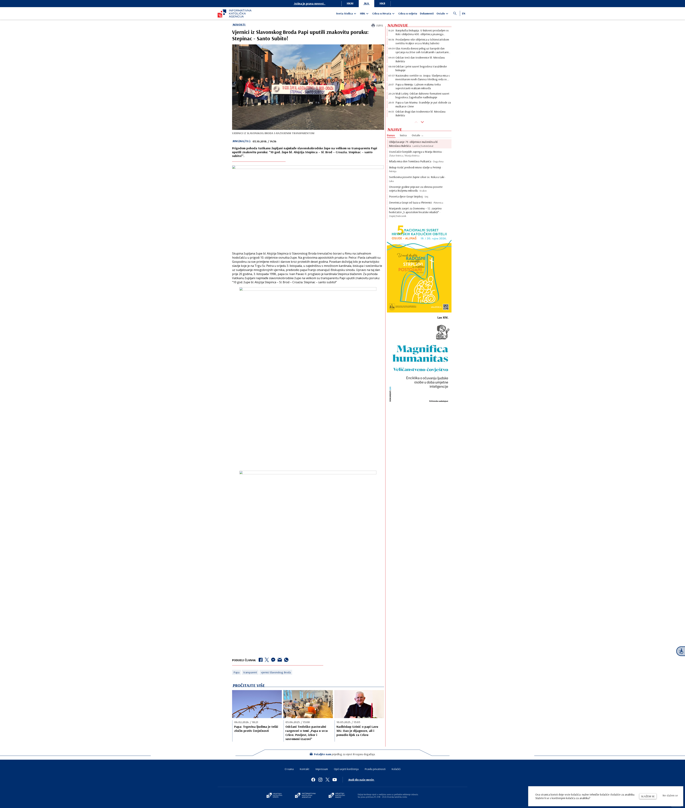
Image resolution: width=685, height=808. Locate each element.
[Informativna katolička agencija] (305, 796)
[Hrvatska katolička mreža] (274, 796)
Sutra (403, 135)
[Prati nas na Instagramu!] (320, 779)
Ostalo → (418, 135)
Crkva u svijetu (407, 13)
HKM (350, 3)
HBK (362, 13)
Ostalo (441, 13)
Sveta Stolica (344, 13)
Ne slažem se (670, 795)
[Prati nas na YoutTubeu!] (335, 779)
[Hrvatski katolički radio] (337, 796)
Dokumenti (427, 13)
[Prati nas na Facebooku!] (313, 779)
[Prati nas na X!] (327, 779)
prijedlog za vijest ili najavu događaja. (345, 754)
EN (463, 13)
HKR (382, 3)
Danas (391, 135)
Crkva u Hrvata (381, 13)
